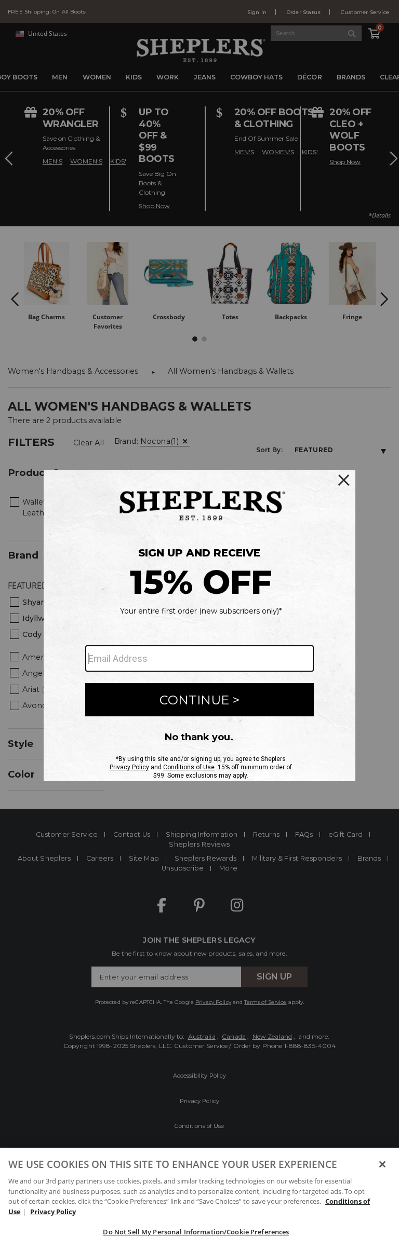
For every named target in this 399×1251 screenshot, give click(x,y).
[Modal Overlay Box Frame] (199, 625)
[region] (199, 1199)
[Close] (382, 1164)
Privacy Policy (53, 1211)
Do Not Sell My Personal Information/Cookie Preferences (196, 1231)
